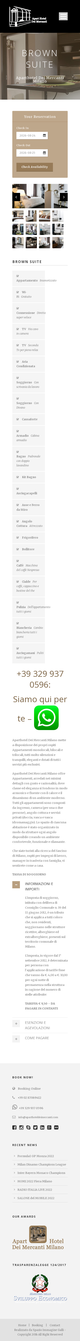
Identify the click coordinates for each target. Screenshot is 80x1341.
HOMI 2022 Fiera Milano (34, 1181)
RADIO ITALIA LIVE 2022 (34, 1190)
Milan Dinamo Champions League (41, 1164)
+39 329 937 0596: (40, 679)
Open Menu (63, 16)
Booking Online (29, 1088)
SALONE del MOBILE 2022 (35, 1198)
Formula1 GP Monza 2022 (35, 1156)
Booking (37, 1325)
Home (22, 1325)
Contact (55, 1325)
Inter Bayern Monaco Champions (41, 1173)
